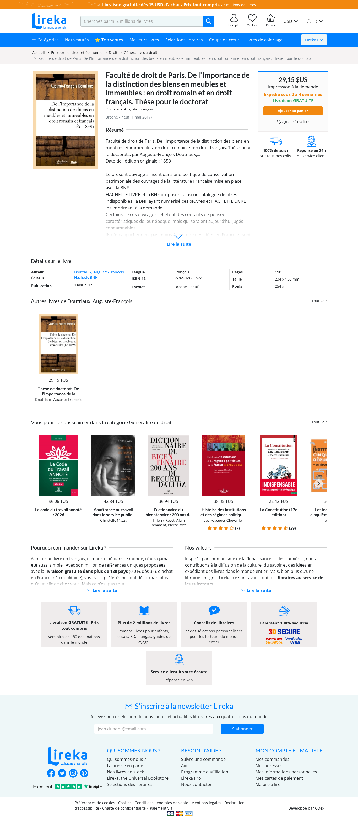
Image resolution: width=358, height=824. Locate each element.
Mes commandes (272, 759)
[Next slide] (318, 483)
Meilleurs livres (144, 40)
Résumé (115, 129)
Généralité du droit (140, 52)
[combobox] (141, 21)
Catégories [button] (47, 40)
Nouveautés (77, 40)
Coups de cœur (224, 40)
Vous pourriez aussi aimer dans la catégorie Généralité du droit (101, 422)
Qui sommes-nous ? (126, 759)
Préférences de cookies (95, 802)
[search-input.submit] (208, 21)
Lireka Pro (314, 39)
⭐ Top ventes (109, 40)
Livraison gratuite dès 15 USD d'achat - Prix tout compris (161, 5)
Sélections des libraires (130, 784)
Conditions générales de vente (161, 802)
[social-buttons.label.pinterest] (84, 773)
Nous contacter (196, 784)
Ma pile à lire (268, 784)
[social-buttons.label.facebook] (51, 773)
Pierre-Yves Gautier (174, 527)
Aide (185, 765)
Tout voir (319, 300)
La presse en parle (125, 765)
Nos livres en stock (125, 772)
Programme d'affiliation (204, 772)
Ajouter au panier (293, 110)
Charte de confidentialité (124, 808)
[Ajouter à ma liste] (77, 317)
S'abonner (242, 729)
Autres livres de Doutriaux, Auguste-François (81, 301)
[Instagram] (73, 773)
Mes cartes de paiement (279, 778)
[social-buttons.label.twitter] (62, 773)
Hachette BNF (85, 277)
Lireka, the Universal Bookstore (138, 778)
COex (319, 808)
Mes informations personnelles (286, 772)
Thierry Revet (164, 520)
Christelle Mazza (113, 520)
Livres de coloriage (264, 40)
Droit (113, 52)
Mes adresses (269, 765)
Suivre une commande (203, 759)
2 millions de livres (239, 4)
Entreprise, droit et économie (76, 52)
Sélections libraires (184, 40)
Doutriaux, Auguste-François (129, 109)
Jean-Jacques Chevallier (223, 520)
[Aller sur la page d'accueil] (49, 21)
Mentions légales (206, 802)
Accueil (38, 52)
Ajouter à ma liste (295, 121)
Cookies (125, 802)
